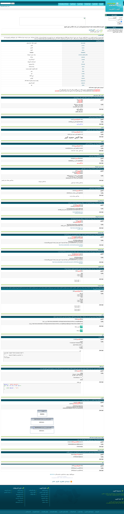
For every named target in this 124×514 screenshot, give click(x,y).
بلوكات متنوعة (45, 500)
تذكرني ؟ (118, 21)
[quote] (83, 78)
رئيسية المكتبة (45, 490)
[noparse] (83, 80)
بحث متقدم (7, 6)
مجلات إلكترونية (44, 498)
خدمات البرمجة (8, 490)
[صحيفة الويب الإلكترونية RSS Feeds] (71, 481)
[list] (83, 68)
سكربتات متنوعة (44, 496)
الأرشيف (57, 481)
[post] (83, 66)
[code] (83, 73)
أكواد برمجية (32, 492)
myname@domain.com (78, 212)
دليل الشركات (73, 511)
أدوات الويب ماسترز (44, 492)
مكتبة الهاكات (32, 494)
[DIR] (83, 85)
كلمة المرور (119, 19)
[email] (83, 59)
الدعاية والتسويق (19, 494)
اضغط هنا (81, 246)
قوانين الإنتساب (44, 511)
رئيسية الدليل (20, 490)
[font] (83, 50)
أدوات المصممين (44, 494)
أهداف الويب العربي (63, 511)
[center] (80, 54)
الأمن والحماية (20, 492)
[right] (84, 54)
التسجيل (2, 6)
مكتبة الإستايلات (32, 490)
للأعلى (53, 481)
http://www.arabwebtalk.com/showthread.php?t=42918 (71, 244)
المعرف (120, 17)
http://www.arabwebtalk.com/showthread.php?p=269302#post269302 (67, 262)
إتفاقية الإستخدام (53, 511)
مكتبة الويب (80, 511)
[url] (83, 61)
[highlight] (83, 52)
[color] (83, 45)
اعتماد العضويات (35, 511)
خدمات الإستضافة (19, 502)
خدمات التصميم (7, 492)
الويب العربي (98, 30)
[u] (81, 43)
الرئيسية (97, 511)
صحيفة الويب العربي (89, 511)
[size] (83, 47)
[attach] (83, 83)
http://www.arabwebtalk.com (76, 227)
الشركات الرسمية (19, 498)
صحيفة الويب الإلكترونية (65, 481)
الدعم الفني (28, 511)
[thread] (83, 64)
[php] (83, 76)
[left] (86, 54)
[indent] (83, 57)
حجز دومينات (20, 500)
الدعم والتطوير (20, 496)
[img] (83, 71)
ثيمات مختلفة (45, 502)
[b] (84, 43)
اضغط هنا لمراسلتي (79, 213)
